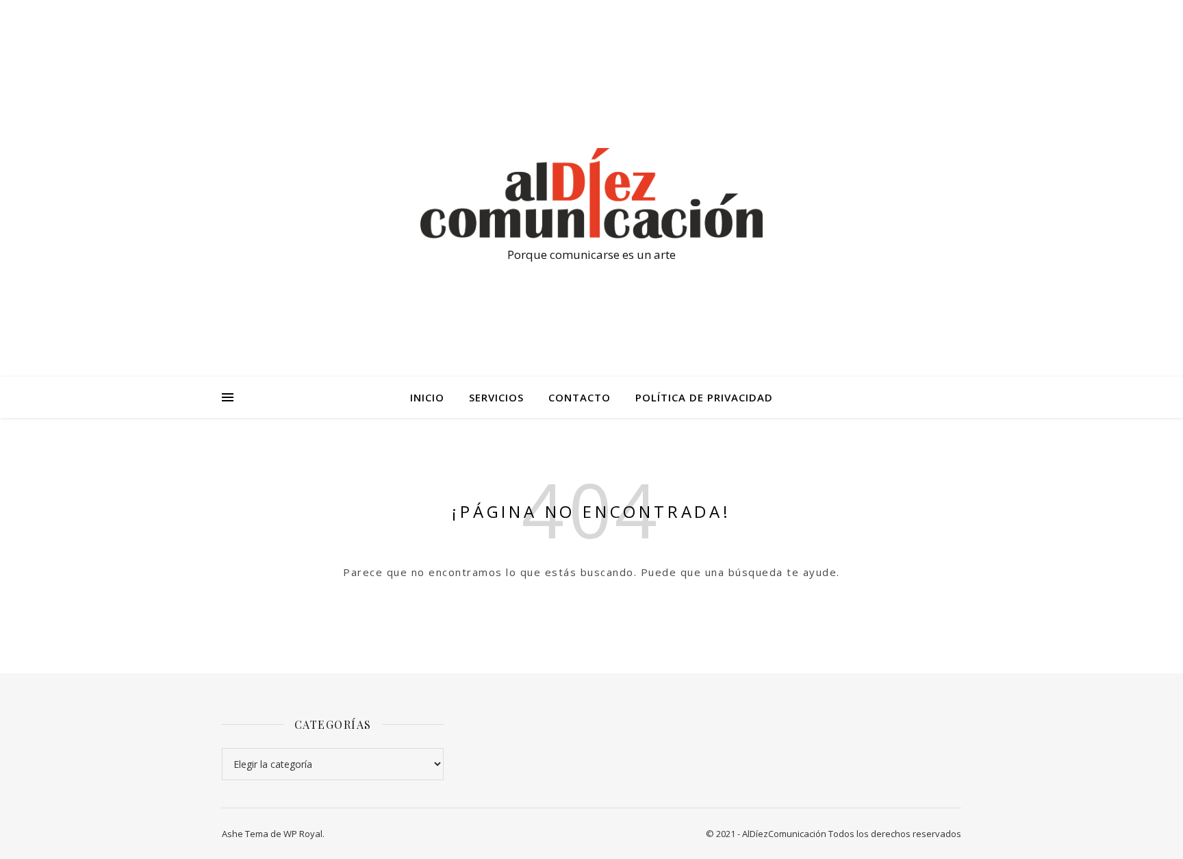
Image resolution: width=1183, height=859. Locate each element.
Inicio (427, 397)
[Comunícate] (591, 193)
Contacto (579, 397)
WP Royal (302, 833)
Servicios (496, 397)
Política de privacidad (704, 397)
